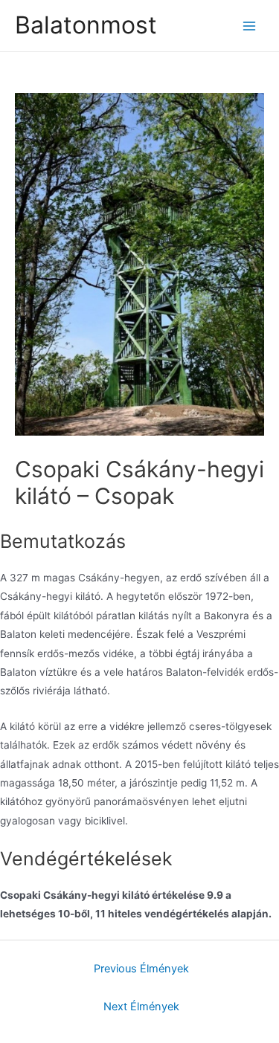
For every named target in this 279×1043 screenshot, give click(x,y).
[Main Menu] (249, 25)
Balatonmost (86, 24)
